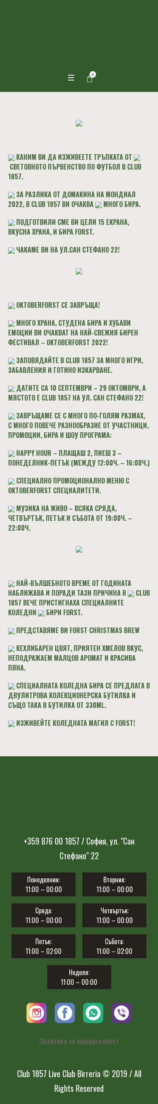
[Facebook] (65, 963)
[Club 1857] (79, 25)
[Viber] (121, 963)
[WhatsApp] (93, 963)
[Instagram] (36, 963)
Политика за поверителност (79, 993)
